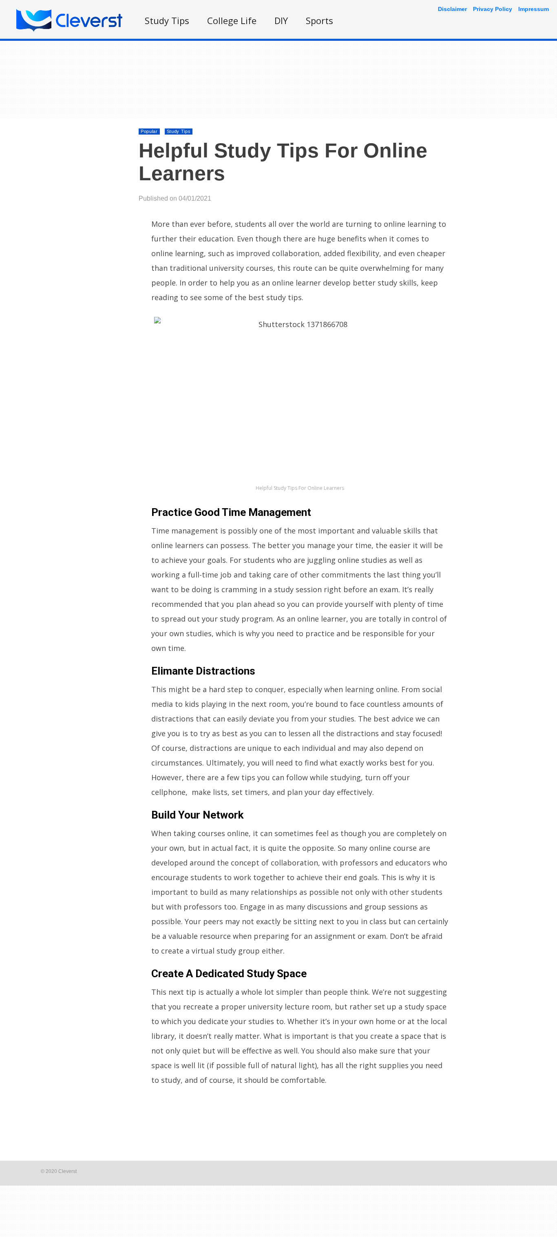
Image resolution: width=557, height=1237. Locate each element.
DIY (281, 20)
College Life (231, 20)
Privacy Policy (492, 9)
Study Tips (167, 20)
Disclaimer (452, 9)
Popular (149, 131)
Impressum (533, 9)
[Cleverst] (69, 29)
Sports (319, 20)
